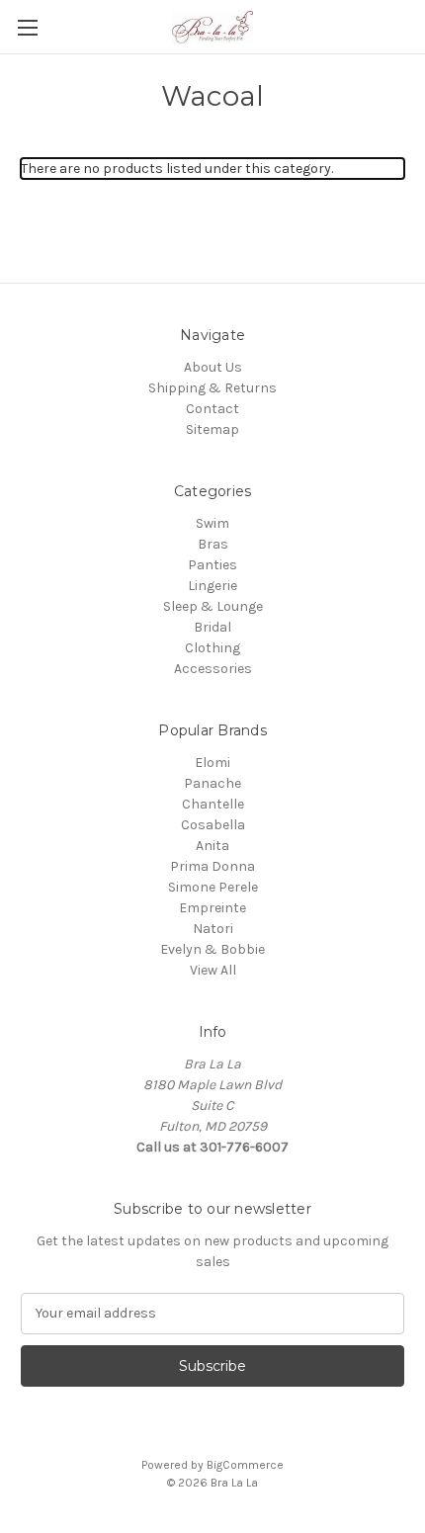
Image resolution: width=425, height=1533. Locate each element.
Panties (212, 564)
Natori (213, 928)
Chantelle (213, 804)
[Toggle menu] (27, 27)
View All (213, 970)
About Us (213, 367)
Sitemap (212, 429)
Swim (212, 523)
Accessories (213, 668)
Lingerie (212, 585)
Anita (212, 845)
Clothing (212, 647)
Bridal (212, 627)
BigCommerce (245, 1465)
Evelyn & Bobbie (212, 949)
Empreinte (212, 907)
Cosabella (213, 824)
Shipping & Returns (212, 388)
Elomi (212, 762)
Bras (213, 544)
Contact (212, 408)
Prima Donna (212, 866)
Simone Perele (213, 887)
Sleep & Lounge (213, 606)
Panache (212, 783)
